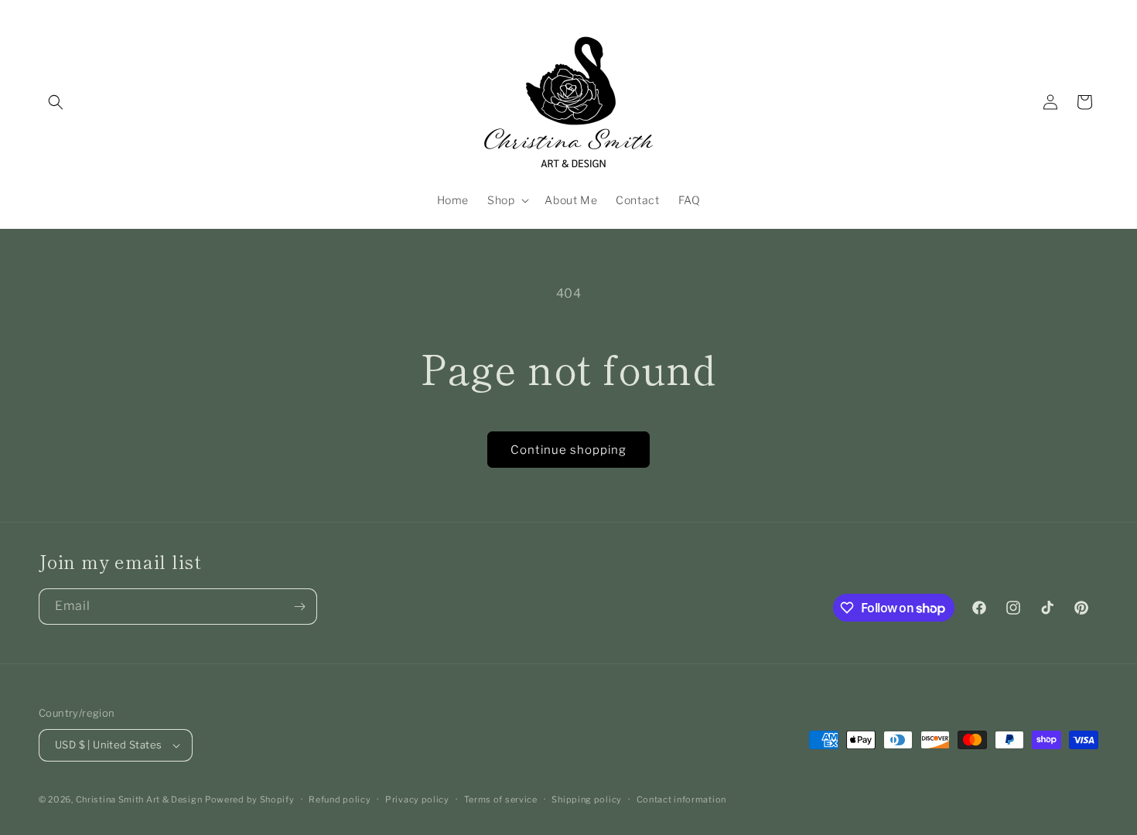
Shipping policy (586, 799)
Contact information (681, 799)
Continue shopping (568, 450)
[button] (56, 102)
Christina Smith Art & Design (139, 799)
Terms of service (501, 799)
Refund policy (339, 799)
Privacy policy (417, 799)
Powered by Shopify (250, 799)
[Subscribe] (299, 606)
